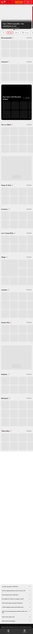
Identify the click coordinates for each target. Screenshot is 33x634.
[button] (3, 32)
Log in (28, 2)
